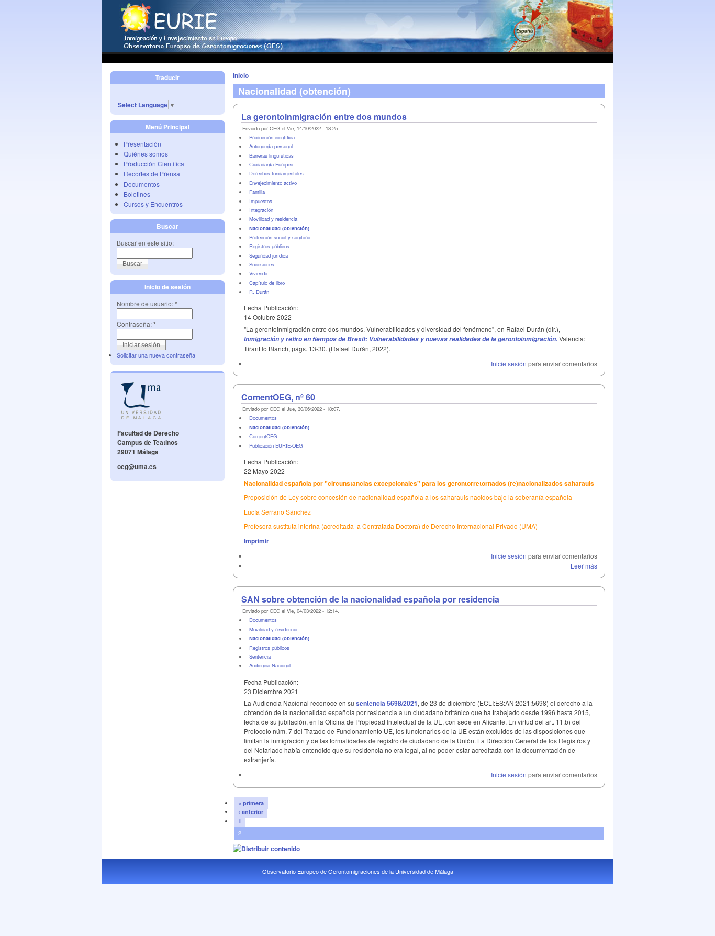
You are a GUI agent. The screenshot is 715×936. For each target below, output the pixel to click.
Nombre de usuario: (147, 303)
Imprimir (256, 540)
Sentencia (260, 656)
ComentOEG (263, 436)
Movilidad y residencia (273, 218)
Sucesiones (261, 264)
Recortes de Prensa (152, 173)
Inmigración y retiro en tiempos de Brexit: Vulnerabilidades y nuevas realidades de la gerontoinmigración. (400, 339)
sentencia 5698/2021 (387, 703)
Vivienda (258, 273)
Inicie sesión (509, 363)
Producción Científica (154, 163)
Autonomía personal (271, 146)
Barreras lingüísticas (271, 155)
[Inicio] (357, 49)
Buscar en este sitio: (145, 242)
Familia (257, 191)
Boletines (137, 194)
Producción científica (272, 137)
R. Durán (259, 291)
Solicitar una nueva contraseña (156, 355)
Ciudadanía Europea (271, 164)
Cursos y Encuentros (153, 203)
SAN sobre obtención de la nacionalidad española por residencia (370, 599)
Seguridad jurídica (268, 255)
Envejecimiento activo (273, 182)
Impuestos (260, 201)
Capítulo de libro (267, 282)
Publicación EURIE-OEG (276, 445)
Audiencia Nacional (270, 665)
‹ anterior (250, 812)
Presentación (142, 143)
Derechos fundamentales (276, 173)
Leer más (584, 565)
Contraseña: (136, 323)
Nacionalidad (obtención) (279, 228)
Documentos (142, 184)
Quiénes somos (146, 153)
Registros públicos (269, 246)
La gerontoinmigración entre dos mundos (324, 116)
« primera (251, 803)
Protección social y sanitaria (279, 237)
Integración (261, 210)
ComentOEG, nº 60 (278, 397)
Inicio (241, 75)
